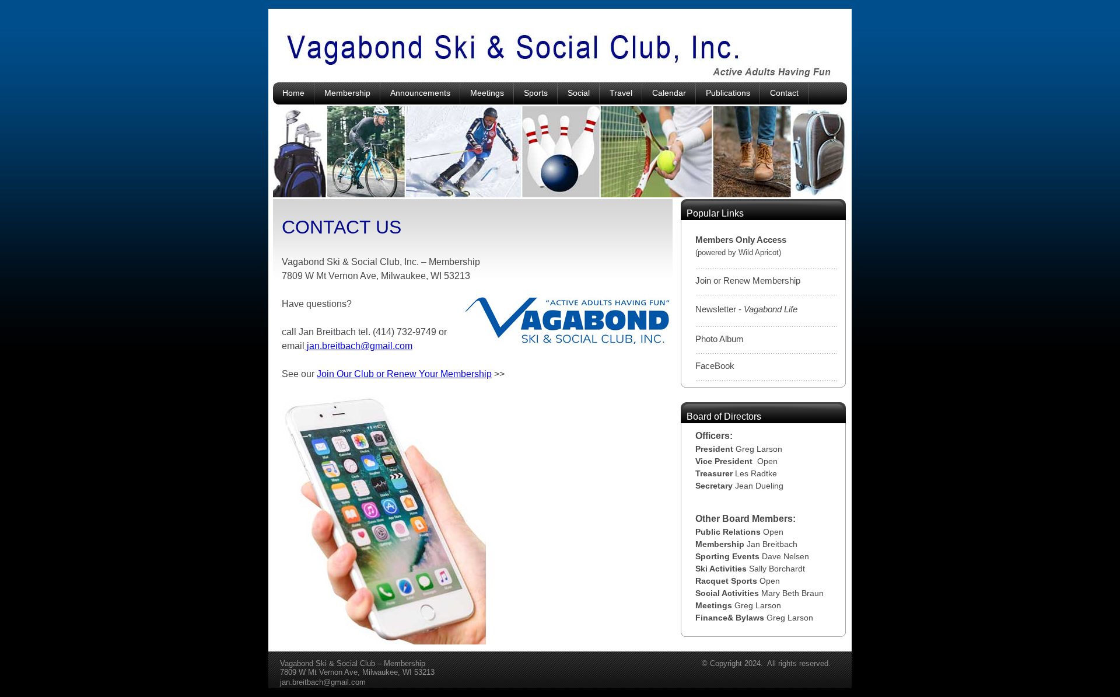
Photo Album (719, 339)
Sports (536, 93)
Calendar (669, 93)
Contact (784, 93)
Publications (728, 93)
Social (579, 93)
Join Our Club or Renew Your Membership (404, 374)
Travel (621, 93)
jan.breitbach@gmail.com (358, 346)
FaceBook (714, 366)
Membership (347, 93)
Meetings (487, 93)
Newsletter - (746, 309)
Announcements (420, 93)
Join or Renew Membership (747, 280)
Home (293, 93)
